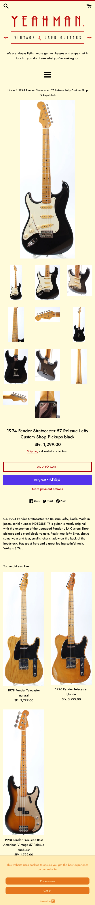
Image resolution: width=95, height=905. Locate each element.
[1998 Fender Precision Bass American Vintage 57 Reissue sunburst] (23, 772)
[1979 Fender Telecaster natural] (23, 629)
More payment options (47, 489)
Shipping (32, 451)
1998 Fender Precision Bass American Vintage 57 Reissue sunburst (23, 845)
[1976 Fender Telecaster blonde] (71, 628)
